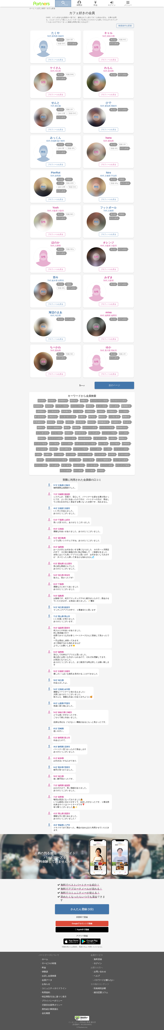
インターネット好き (67, 417)
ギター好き (66, 465)
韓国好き (68, 433)
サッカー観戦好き (103, 460)
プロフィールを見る (55, 60)
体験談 (45, 971)
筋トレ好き (114, 406)
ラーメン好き (67, 444)
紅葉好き (82, 417)
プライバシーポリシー (52, 1000)
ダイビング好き (77, 406)
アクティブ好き (62, 406)
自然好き (69, 422)
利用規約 (46, 992)
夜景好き (40, 427)
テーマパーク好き (106, 427)
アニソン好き (96, 449)
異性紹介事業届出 (50, 1009)
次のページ (114, 385)
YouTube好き (42, 449)
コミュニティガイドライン (54, 988)
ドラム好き (54, 465)
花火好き (41, 401)
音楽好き (51, 422)
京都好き (76, 427)
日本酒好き (66, 411)
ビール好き (59, 454)
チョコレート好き (85, 454)
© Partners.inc (82, 1027)
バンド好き (90, 471)
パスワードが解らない (104, 980)
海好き (60, 422)
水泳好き (51, 401)
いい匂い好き (114, 417)
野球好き (41, 438)
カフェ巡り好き (42, 433)
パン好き (107, 449)
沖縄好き (84, 401)
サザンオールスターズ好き (56, 460)
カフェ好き (70, 454)
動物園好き (126, 406)
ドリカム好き (100, 454)
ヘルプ (97, 976)
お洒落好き (112, 411)
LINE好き (126, 444)
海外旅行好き (80, 433)
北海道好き (63, 401)
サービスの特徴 (49, 963)
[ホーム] (41, 3)
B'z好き (40, 460)
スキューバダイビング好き (85, 444)
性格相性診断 (100, 988)
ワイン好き (123, 433)
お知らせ (46, 984)
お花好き (112, 438)
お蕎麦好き (90, 411)
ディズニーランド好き (99, 401)
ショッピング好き (109, 433)
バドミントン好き (121, 449)
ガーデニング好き (80, 449)
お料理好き (40, 411)
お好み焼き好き (85, 438)
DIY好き (101, 471)
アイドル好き (66, 471)
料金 (44, 967)
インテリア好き (40, 444)
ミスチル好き (124, 454)
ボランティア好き (122, 465)
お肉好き (100, 411)
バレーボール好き (120, 460)
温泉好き (53, 449)
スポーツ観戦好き (54, 427)
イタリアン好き (100, 438)
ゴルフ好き (115, 444)
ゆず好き (112, 454)
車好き (67, 427)
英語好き (49, 406)
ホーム (45, 959)
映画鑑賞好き (103, 422)
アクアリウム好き (55, 438)
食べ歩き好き (40, 417)
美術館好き (38, 406)
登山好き (127, 422)
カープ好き (54, 444)
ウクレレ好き (70, 438)
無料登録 (98, 959)
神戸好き (92, 417)
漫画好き (126, 417)
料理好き (122, 438)
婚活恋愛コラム (101, 992)
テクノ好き (78, 411)
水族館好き (116, 422)
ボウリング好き (41, 465)
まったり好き (102, 406)
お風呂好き (52, 417)
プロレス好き (88, 460)
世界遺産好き (39, 422)
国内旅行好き (122, 427)
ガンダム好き (94, 433)
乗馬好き (89, 406)
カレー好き (103, 444)
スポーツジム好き (90, 427)
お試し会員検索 (49, 976)
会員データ (47, 980)
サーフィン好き (107, 465)
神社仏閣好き (65, 449)
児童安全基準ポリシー (52, 1005)
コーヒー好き (57, 433)
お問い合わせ (100, 971)
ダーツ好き (78, 471)
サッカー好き (92, 465)
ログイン (98, 963)
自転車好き (80, 422)
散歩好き (91, 422)
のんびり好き (79, 465)
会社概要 (46, 1013)
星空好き (73, 401)
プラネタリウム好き (118, 401)
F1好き (38, 454)
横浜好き (102, 417)
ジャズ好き (123, 411)
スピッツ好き (75, 460)
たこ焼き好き (53, 411)
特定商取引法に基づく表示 (54, 996)
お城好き (47, 454)
